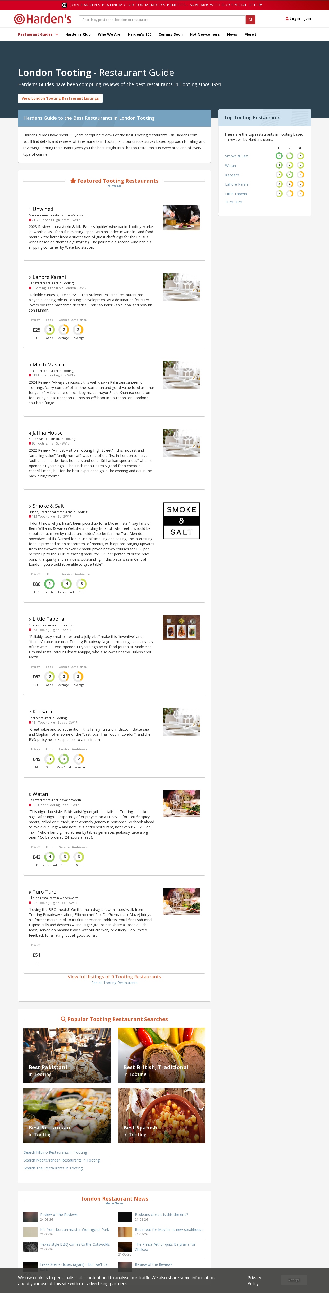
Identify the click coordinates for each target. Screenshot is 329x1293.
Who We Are (109, 34)
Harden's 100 (139, 34)
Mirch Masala (48, 364)
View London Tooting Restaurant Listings (60, 98)
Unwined (43, 208)
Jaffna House (48, 432)
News (232, 34)
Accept (294, 1279)
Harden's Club (78, 34)
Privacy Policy (254, 1280)
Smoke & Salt (48, 505)
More (249, 34)
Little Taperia (48, 618)
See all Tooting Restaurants (115, 982)
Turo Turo (45, 891)
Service (63, 320)
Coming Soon (171, 34)
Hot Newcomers (205, 34)
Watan (40, 793)
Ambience (79, 320)
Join (307, 18)
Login (294, 18)
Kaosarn (42, 711)
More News (114, 1203)
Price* (35, 320)
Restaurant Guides (36, 34)
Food (49, 320)
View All (114, 186)
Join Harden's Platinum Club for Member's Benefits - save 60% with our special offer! (166, 4)
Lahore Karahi (49, 276)
